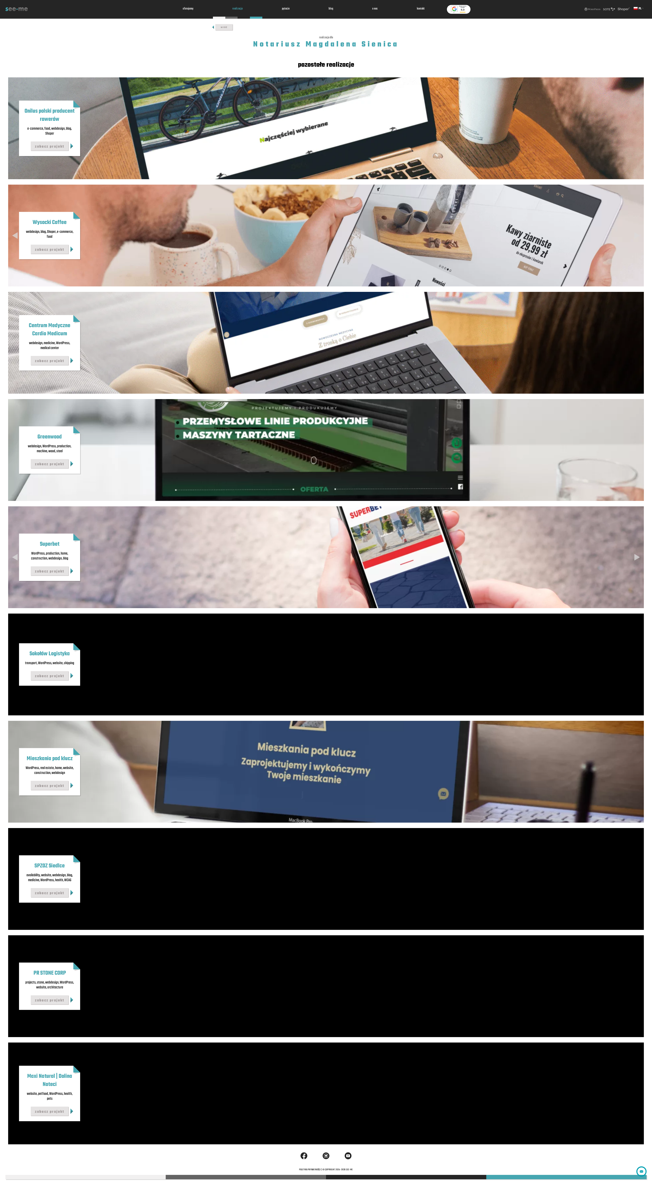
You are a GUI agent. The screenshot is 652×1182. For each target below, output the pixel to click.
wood (51, 451)
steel (59, 451)
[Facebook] (304, 1155)
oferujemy (188, 9)
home (64, 553)
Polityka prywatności (310, 1170)
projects (30, 982)
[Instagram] (326, 1155)
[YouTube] (348, 1155)
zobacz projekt (49, 146)
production (64, 446)
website (58, 663)
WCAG (67, 880)
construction (39, 558)
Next (637, 235)
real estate (47, 768)
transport (31, 663)
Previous (15, 235)
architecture (55, 987)
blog (331, 9)
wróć (224, 27)
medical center (49, 348)
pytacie (286, 9)
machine (42, 451)
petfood (43, 1094)
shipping (69, 663)
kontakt (421, 9)
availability (33, 875)
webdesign (58, 129)
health (59, 880)
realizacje (237, 9)
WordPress (62, 343)
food (47, 129)
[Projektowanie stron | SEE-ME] (16, 9)
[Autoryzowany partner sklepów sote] (609, 9)
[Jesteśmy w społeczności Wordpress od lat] (592, 9)
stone (40, 982)
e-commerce (35, 129)
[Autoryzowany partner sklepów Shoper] (624, 9)
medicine (49, 343)
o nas (375, 9)
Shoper (49, 133)
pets (49, 1098)
